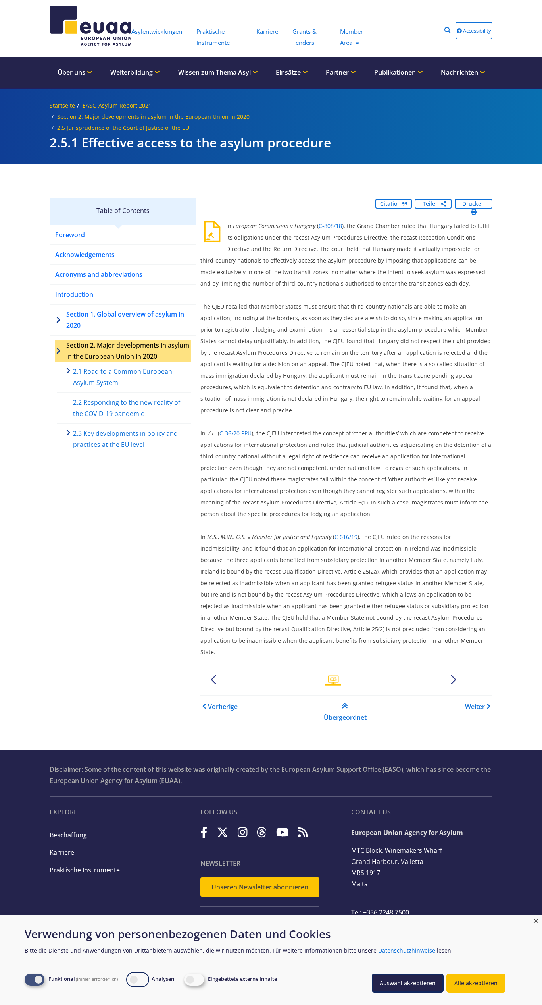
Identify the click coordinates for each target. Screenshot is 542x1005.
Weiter (475, 706)
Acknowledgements (85, 254)
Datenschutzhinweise (406, 950)
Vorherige (223, 706)
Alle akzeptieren (476, 983)
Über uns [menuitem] (72, 72)
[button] (447, 30)
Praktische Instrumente (85, 870)
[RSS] (303, 832)
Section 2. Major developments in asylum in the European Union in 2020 (153, 116)
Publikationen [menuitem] (395, 72)
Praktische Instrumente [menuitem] (213, 36)
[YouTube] (282, 832)
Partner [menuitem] (338, 72)
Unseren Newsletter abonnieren (259, 887)
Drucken (473, 203)
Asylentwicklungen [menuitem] (156, 31)
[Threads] (262, 832)
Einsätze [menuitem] (289, 72)
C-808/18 (330, 226)
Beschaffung (68, 835)
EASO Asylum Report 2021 (117, 105)
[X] (222, 832)
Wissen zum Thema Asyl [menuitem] (215, 72)
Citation (391, 203)
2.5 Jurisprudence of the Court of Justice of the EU (123, 127)
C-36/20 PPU (235, 433)
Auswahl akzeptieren (408, 983)
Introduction (74, 294)
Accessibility (476, 30)
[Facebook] (204, 832)
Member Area (351, 36)
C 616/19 (345, 537)
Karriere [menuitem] (267, 31)
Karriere (62, 852)
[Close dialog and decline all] (536, 920)
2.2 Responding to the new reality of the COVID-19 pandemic (126, 408)
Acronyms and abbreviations (98, 274)
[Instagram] (243, 832)
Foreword (70, 234)
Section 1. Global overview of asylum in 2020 (125, 320)
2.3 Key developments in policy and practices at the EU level (125, 439)
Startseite (62, 105)
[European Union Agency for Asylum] (86, 26)
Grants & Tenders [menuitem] (304, 36)
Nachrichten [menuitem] (460, 72)
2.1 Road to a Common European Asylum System (122, 377)
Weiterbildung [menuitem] (132, 72)
